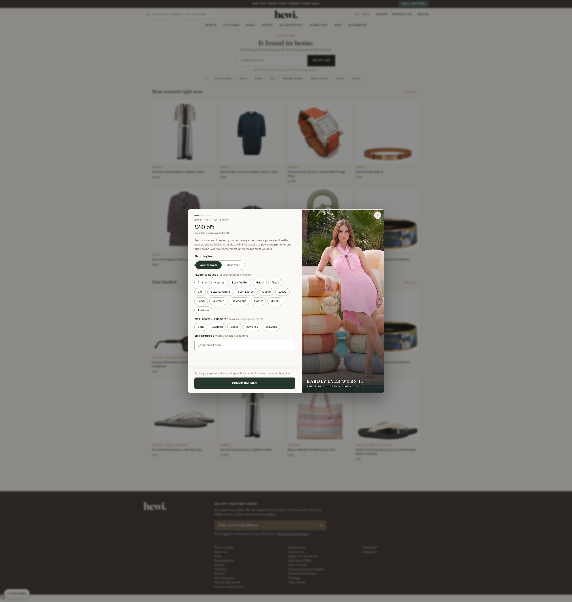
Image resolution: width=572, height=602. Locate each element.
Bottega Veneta (220, 291)
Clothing (217, 326)
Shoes (234, 326)
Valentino (218, 301)
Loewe (282, 291)
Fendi (201, 301)
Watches (271, 326)
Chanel (202, 282)
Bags (201, 326)
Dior (200, 291)
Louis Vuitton (240, 282)
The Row (203, 310)
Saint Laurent (246, 291)
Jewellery (252, 326)
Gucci (260, 282)
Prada (275, 282)
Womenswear (208, 265)
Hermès (219, 282)
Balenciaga (239, 301)
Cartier (258, 301)
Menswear (233, 265)
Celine (266, 291)
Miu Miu (275, 301)
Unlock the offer (245, 383)
